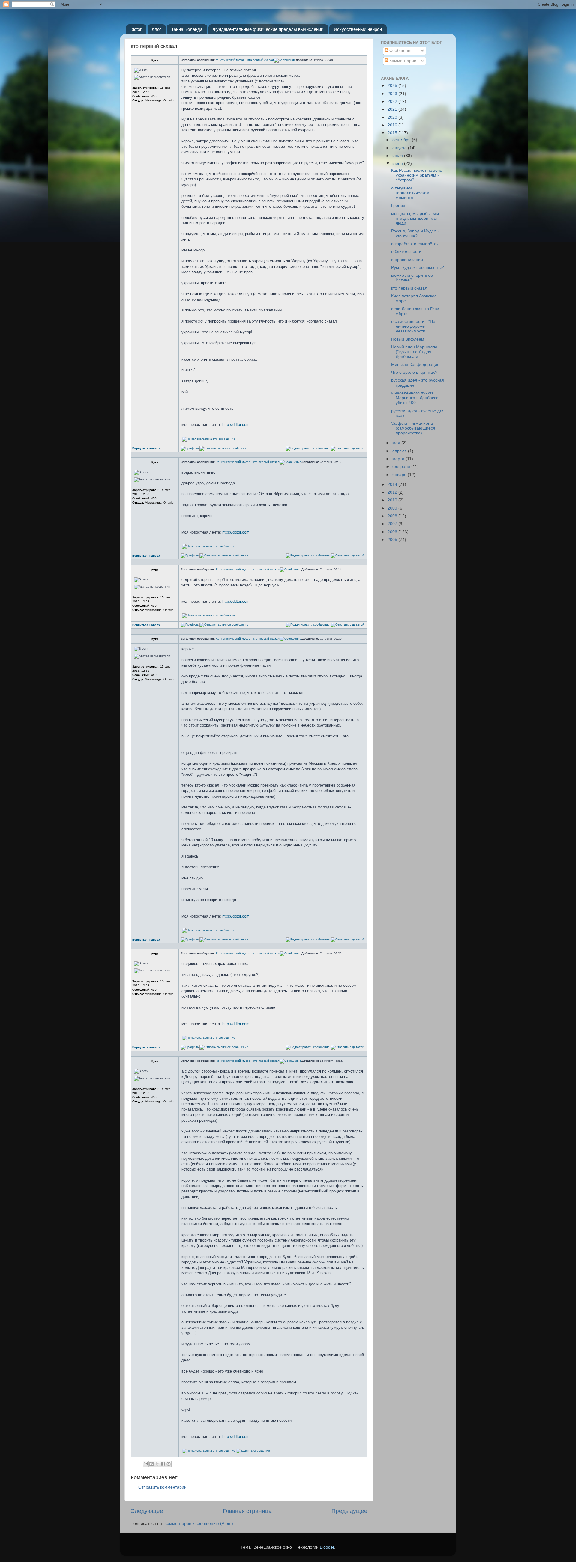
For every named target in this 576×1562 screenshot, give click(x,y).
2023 (393, 93)
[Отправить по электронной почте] (146, 1464)
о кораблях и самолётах (415, 244)
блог (156, 29)
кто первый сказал (409, 288)
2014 (393, 484)
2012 (393, 492)
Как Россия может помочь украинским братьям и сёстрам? (416, 175)
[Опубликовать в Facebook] (163, 1464)
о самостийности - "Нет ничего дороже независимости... (414, 326)
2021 (393, 109)
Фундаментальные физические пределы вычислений (268, 29)
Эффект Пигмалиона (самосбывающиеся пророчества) (413, 428)
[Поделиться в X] (157, 1464)
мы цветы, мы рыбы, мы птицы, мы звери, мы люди (415, 218)
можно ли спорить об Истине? (412, 277)
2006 (393, 532)
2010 (393, 500)
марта (399, 459)
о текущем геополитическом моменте (410, 193)
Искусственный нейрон (358, 29)
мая (396, 443)
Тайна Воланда (186, 29)
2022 (393, 101)
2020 (393, 117)
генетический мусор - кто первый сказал (245, 59)
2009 (393, 508)
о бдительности (406, 251)
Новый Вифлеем (407, 339)
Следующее (146, 1511)
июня (398, 163)
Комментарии (402, 60)
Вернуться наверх (146, 448)
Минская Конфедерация (415, 364)
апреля (400, 451)
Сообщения (400, 50)
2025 (393, 85)
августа (400, 148)
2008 (393, 516)
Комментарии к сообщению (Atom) (198, 1523)
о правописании (407, 259)
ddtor (137, 29)
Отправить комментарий (162, 1487)
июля (398, 155)
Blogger (327, 1547)
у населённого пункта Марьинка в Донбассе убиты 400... (415, 398)
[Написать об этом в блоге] (151, 1464)
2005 (393, 539)
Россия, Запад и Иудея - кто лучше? (415, 233)
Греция (398, 205)
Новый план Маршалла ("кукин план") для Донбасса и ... (414, 352)
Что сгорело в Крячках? (414, 372)
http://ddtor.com (236, 424)
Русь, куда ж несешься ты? (417, 267)
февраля (401, 466)
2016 (393, 125)
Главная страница (247, 1511)
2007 (393, 524)
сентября (402, 140)
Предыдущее (350, 1511)
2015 (393, 133)
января (400, 474)
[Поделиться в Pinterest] (169, 1464)
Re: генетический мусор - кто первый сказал (248, 461)
